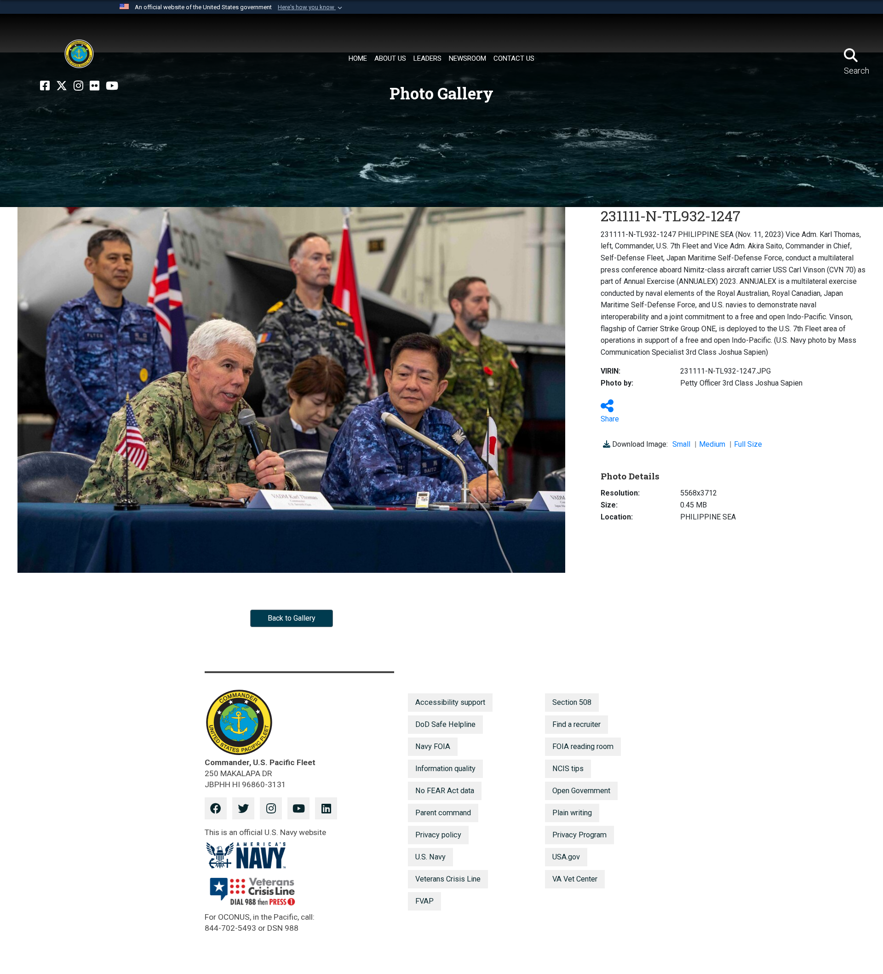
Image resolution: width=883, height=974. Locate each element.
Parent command (443, 812)
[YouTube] (112, 86)
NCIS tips (568, 768)
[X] (61, 86)
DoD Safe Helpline (445, 724)
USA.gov (566, 857)
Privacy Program (579, 834)
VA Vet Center (574, 879)
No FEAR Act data (444, 790)
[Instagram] (78, 86)
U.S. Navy (430, 857)
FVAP (424, 901)
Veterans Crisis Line (448, 879)
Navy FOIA (432, 746)
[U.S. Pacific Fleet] (79, 54)
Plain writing (572, 812)
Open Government (581, 790)
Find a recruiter (576, 724)
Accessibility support (450, 702)
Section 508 (571, 702)
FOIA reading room (583, 746)
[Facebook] (45, 86)
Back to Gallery (291, 618)
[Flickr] (94, 86)
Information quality (445, 768)
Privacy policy (438, 834)
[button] (311, 7)
